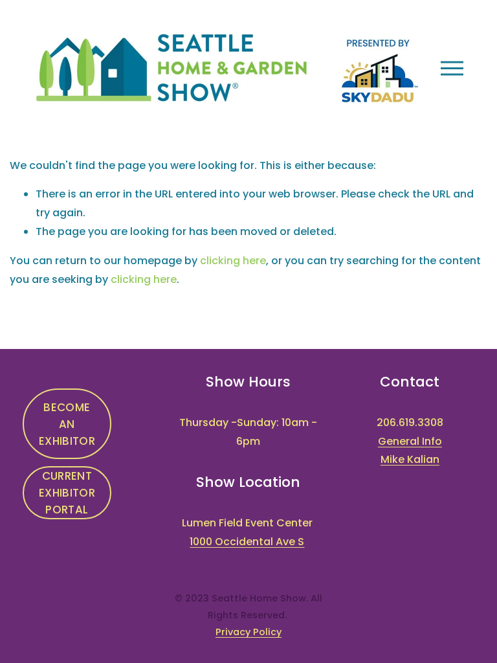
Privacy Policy (248, 631)
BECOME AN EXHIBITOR (67, 424)
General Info (410, 441)
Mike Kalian (410, 459)
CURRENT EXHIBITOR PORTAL (67, 492)
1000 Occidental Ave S (247, 541)
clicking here (233, 260)
